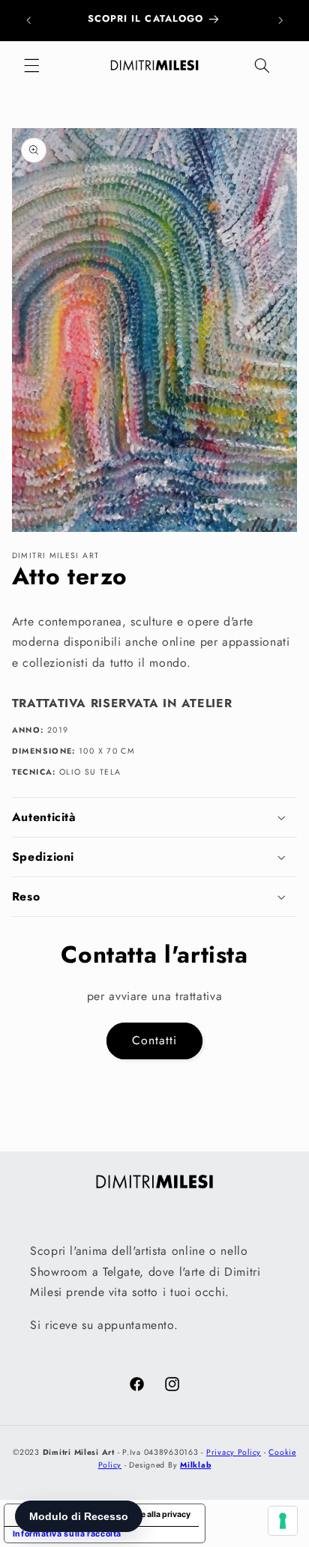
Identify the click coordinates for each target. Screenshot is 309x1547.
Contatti (154, 1040)
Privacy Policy (233, 1452)
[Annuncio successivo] (280, 20)
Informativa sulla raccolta (67, 1534)
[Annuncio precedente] (28, 20)
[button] (31, 66)
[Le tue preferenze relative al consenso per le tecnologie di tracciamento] (282, 1521)
